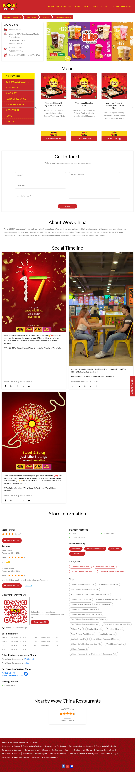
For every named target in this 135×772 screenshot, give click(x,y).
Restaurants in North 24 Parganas (84, 753)
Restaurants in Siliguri (109, 753)
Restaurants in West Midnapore (44, 757)
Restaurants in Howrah (83, 750)
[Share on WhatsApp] (29, 386)
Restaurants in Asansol (11, 746)
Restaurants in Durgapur (12, 750)
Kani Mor (76, 549)
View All (28, 586)
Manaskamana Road (95, 549)
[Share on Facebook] (5, 386)
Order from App (53, 138)
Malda (46, 17)
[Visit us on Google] (67, 766)
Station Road (77, 554)
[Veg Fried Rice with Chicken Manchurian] (114, 86)
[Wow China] (10, 6)
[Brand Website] (72, 766)
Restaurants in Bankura (32, 746)
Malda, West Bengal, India (12, 675)
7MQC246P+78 (8, 673)
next (131, 107)
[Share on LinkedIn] (11, 386)
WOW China (67, 709)
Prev (36, 107)
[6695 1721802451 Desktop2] (132, 386)
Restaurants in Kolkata (11, 753)
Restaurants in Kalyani (105, 750)
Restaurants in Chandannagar (81, 746)
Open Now (35, 55)
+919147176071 (16, 47)
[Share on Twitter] (23, 386)
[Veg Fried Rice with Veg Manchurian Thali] (53, 86)
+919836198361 (16, 51)
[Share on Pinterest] (17, 386)
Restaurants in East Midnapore (37, 750)
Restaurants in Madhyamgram (35, 753)
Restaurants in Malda (58, 753)
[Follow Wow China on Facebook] (63, 766)
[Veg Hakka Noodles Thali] (84, 86)
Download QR (39, 622)
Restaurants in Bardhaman (55, 746)
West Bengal (31, 17)
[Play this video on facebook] (101, 308)
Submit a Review (11, 540)
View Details (53, 133)
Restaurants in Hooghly (61, 750)
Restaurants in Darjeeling (106, 746)
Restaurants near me (12, 17)
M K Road (115, 549)
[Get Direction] (26, 675)
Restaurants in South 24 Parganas (15, 757)
